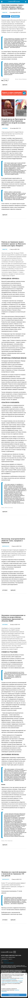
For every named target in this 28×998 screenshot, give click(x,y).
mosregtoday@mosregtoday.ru (8, 962)
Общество (4, 12)
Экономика (5, 128)
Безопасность (5, 546)
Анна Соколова (9, 507)
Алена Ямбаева (23, 79)
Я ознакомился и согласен (14, 995)
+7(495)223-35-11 (6, 960)
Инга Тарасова (8, 840)
